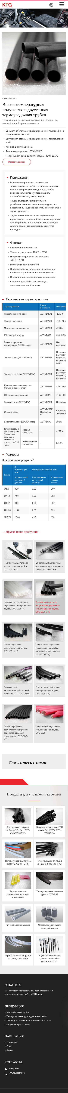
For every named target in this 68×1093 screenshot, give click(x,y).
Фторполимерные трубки (18, 1025)
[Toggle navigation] (62, 4)
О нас (9, 1046)
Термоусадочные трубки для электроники (26, 1016)
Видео (9, 1050)
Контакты (13, 1062)
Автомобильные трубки (17, 1012)
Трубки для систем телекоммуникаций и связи (28, 1020)
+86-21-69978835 (17, 1073)
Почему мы (11, 1042)
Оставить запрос (16, 162)
